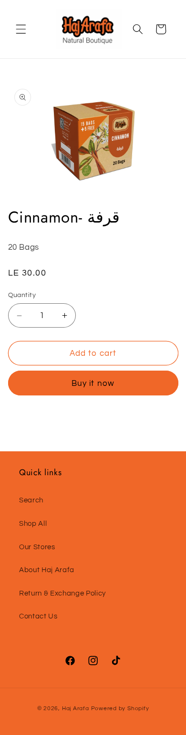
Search (31, 500)
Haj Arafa (76, 708)
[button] (21, 29)
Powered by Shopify (120, 708)
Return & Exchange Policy (62, 593)
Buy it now (93, 383)
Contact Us (38, 616)
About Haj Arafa (46, 570)
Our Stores (37, 547)
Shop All (33, 523)
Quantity (22, 294)
